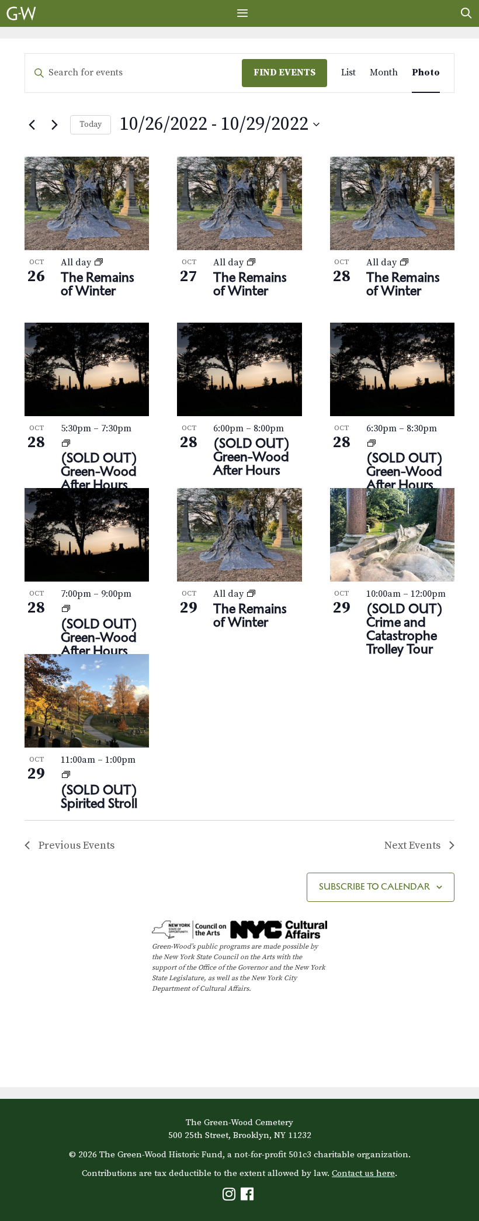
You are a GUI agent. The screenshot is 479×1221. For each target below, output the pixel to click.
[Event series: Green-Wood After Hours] (66, 443)
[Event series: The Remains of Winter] (99, 262)
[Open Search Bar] (466, 13)
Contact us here (363, 1173)
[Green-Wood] (21, 13)
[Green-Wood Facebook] (248, 1196)
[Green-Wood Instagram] (230, 1196)
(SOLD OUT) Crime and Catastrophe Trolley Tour (404, 628)
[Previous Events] (32, 124)
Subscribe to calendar (374, 886)
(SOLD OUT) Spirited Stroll (99, 796)
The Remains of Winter (97, 284)
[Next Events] (54, 124)
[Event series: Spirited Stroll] (66, 775)
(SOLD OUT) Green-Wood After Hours (99, 471)
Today (90, 124)
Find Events (284, 72)
